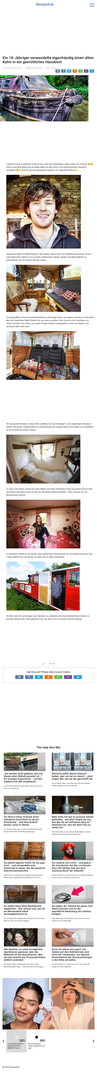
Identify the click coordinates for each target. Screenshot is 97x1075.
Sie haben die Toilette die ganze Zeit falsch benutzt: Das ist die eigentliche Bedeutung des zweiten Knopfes (72, 910)
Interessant (37, 68)
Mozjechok (45, 4)
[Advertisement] (48, 30)
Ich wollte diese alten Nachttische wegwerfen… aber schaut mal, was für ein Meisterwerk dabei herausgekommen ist (24, 910)
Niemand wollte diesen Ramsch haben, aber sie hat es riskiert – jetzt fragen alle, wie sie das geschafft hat (72, 776)
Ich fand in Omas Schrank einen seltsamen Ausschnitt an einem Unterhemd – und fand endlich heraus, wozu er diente (21, 820)
